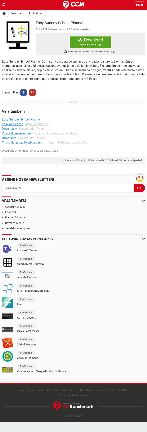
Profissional (36, 13)
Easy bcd (10, 212)
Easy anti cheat (12, 124)
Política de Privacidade (60, 390)
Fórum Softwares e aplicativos (57, 133)
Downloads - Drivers (32, 129)
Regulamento (94, 390)
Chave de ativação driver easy (22, 142)
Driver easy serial (15, 223)
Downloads (17, 13)
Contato (80, 390)
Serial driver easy (15, 206)
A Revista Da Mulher (116, 390)
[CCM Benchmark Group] (73, 406)
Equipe (21, 390)
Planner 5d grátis (15, 217)
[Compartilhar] (23, 92)
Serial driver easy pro (17, 228)
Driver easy (9, 129)
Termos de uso (36, 390)
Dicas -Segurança (37, 124)
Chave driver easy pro (16, 133)
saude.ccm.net (73, 416)
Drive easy (9, 138)
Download (91, 42)
